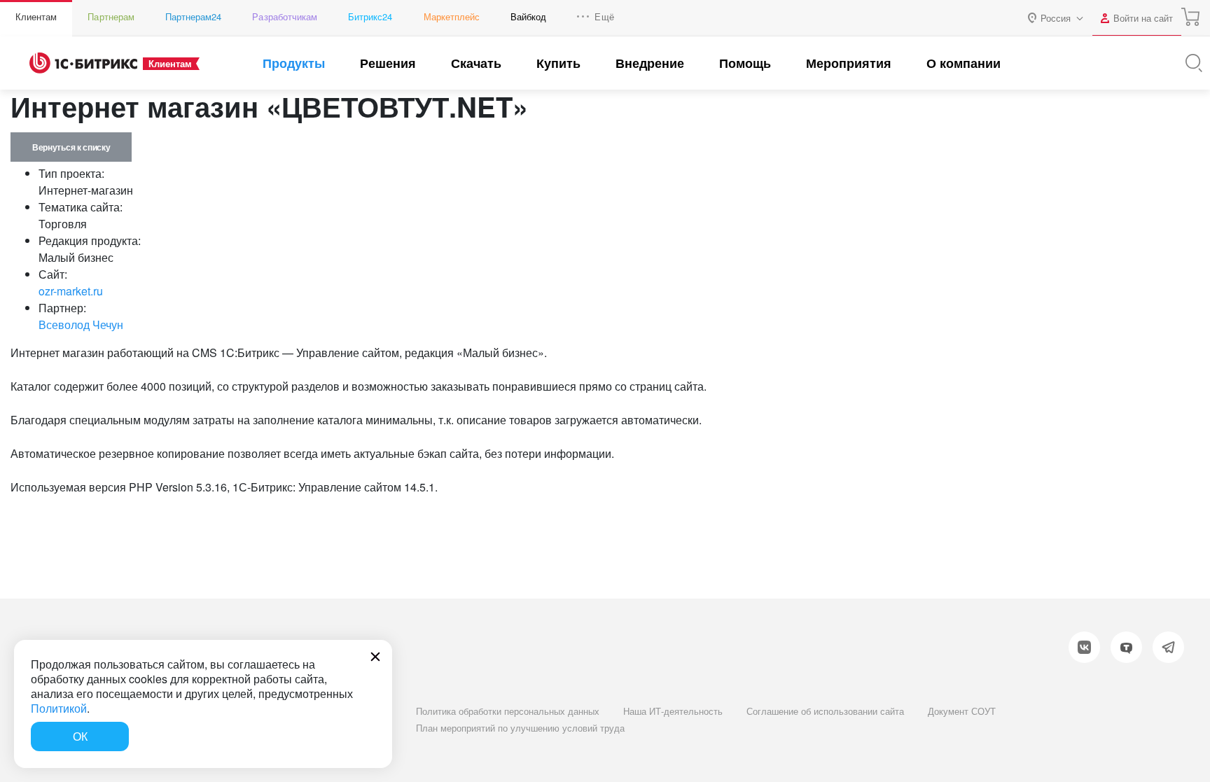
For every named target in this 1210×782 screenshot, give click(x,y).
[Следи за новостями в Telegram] (1168, 647)
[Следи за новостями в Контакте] (1084, 647)
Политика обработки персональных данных (507, 711)
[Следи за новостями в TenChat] (1126, 647)
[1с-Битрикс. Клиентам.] (83, 63)
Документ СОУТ (962, 711)
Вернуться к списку (71, 147)
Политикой (59, 708)
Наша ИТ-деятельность (673, 711)
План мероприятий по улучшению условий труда (520, 727)
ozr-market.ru (71, 291)
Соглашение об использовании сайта (825, 711)
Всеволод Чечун (81, 324)
